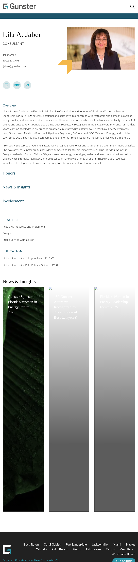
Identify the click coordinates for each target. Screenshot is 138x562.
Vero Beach (127, 549)
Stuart (77, 549)
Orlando (41, 549)
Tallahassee (9, 55)
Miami (117, 544)
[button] (27, 85)
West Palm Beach (123, 554)
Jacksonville (100, 544)
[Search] (132, 7)
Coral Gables (52, 544)
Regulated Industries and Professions (24, 226)
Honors (9, 173)
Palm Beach (59, 549)
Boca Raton (31, 544)
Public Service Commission (18, 240)
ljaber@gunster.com (14, 66)
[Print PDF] (17, 85)
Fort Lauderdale (76, 544)
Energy (7, 233)
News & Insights (16, 187)
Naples (130, 544)
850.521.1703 (11, 60)
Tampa (110, 549)
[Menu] (124, 7)
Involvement (13, 201)
